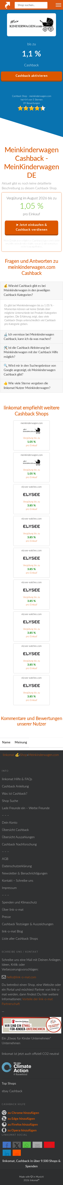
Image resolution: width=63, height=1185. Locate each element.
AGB (5, 859)
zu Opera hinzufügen (22, 1130)
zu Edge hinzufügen (21, 1118)
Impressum (9, 888)
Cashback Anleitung (15, 786)
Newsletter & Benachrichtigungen (24, 873)
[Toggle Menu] (58, 5)
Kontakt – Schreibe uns (17, 880)
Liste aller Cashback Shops (20, 938)
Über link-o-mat (12, 909)
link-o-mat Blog (12, 931)
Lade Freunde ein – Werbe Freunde (26, 808)
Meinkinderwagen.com (43, 755)
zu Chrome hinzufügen (23, 1113)
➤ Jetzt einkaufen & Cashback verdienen (31, 227)
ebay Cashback (12, 1091)
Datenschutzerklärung (17, 866)
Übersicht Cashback (15, 830)
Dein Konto (9, 822)
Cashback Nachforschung (19, 844)
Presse (6, 917)
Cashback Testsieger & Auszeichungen (27, 924)
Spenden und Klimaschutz (19, 902)
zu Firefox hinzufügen (23, 1124)
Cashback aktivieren (32, 75)
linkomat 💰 (11, 755)
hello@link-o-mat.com (21, 977)
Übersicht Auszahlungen (18, 837)
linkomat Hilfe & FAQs (17, 779)
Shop (23, 755)
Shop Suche (10, 801)
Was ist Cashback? (14, 793)
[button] (7, 1148)
